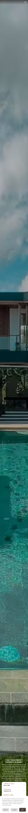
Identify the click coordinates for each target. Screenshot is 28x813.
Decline (6, 809)
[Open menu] (25, 2)
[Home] (3, 2)
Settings (14, 809)
